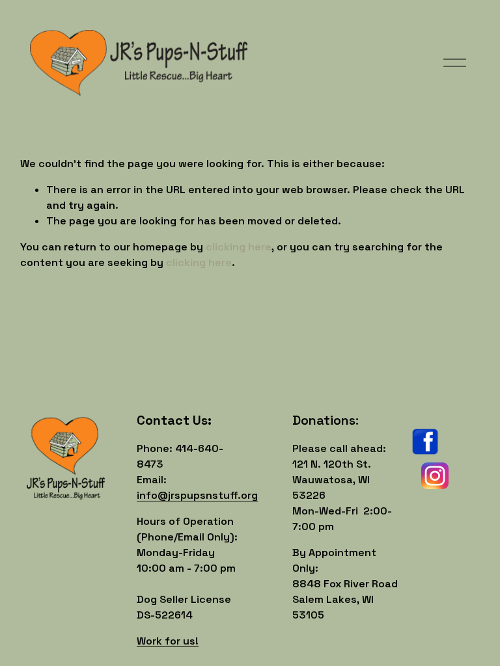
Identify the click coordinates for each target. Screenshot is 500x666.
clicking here (238, 247)
